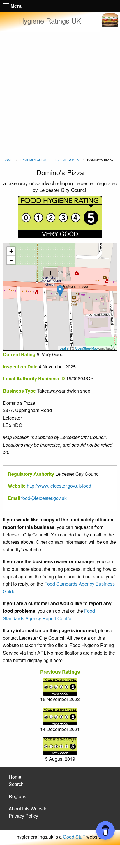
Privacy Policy (23, 815)
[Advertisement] (60, 95)
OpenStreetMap (86, 348)
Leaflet (64, 348)
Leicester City (66, 160)
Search (16, 784)
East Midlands (33, 160)
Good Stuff (74, 836)
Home (8, 160)
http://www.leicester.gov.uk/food (59, 485)
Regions (17, 796)
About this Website (28, 808)
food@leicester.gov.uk (44, 498)
